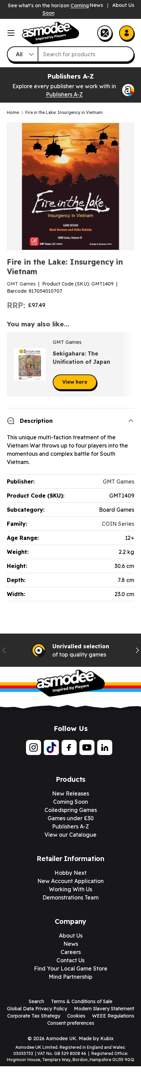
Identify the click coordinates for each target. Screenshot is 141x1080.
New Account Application (70, 881)
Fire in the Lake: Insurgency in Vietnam (64, 113)
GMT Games (21, 284)
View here (74, 382)
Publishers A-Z (64, 94)
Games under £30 (71, 818)
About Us (123, 5)
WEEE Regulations (113, 1016)
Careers (71, 952)
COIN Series (118, 523)
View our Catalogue (70, 834)
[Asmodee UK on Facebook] (69, 747)
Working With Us (70, 889)
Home (13, 113)
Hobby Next (70, 872)
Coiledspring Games (70, 809)
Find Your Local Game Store (70, 968)
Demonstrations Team (70, 897)
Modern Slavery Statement (104, 1009)
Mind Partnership (70, 976)
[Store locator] (104, 32)
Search (36, 1001)
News (96, 5)
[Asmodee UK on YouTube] (86, 747)
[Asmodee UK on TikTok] (51, 747)
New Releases (70, 793)
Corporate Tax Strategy (33, 1016)
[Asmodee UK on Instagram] (33, 747)
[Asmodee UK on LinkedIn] (104, 747)
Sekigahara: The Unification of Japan (81, 357)
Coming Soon (70, 801)
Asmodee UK (61, 1038)
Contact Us (70, 960)
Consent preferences (70, 1023)
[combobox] (70, 54)
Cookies (76, 1016)
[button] (126, 364)
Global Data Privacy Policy (37, 1009)
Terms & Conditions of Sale (81, 1001)
